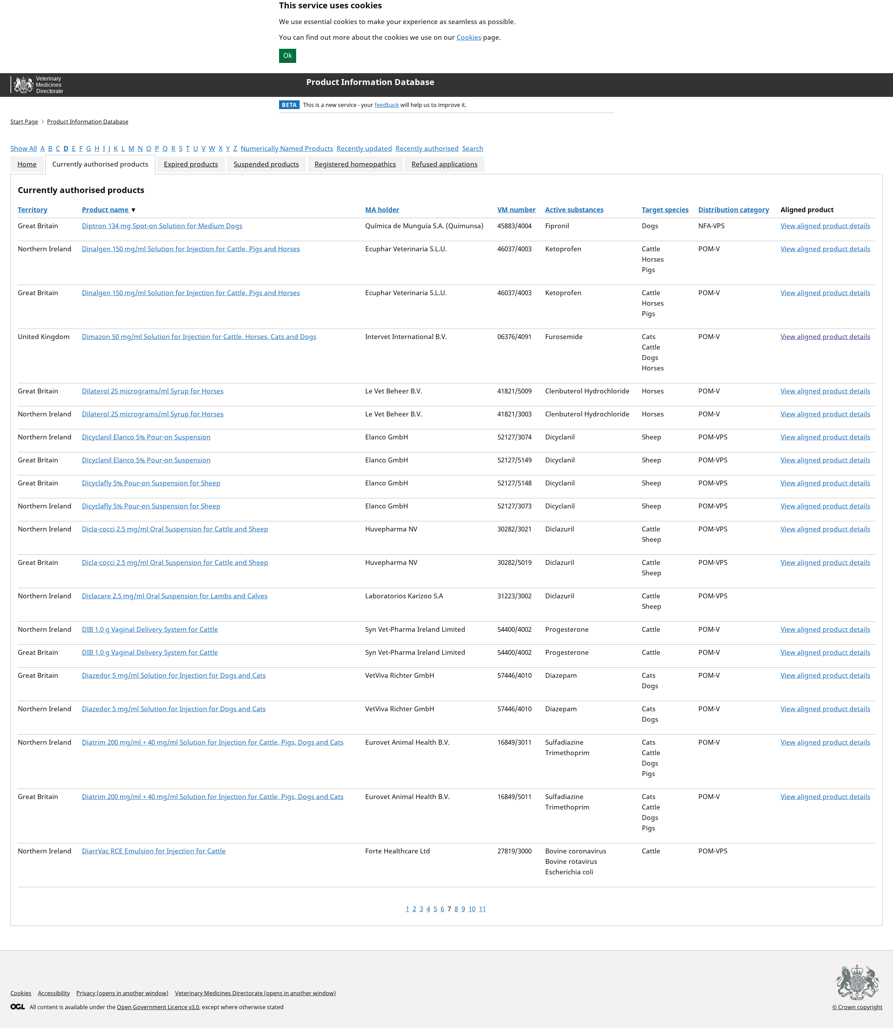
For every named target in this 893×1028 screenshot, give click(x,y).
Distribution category (733, 209)
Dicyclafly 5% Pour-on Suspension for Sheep (151, 483)
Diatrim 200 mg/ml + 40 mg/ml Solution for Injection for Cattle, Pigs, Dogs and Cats (213, 742)
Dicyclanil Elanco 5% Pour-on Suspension (146, 437)
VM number (516, 209)
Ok (287, 55)
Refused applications (445, 164)
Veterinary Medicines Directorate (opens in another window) (255, 993)
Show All (23, 148)
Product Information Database (370, 82)
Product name (106, 209)
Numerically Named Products (287, 148)
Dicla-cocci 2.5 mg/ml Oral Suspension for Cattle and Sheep (175, 529)
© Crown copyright (857, 1007)
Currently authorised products (100, 164)
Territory (32, 209)
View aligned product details (825, 225)
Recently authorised (427, 148)
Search (472, 148)
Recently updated (364, 148)
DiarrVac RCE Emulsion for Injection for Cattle (154, 851)
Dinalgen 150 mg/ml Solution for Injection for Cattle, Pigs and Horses (191, 248)
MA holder (382, 209)
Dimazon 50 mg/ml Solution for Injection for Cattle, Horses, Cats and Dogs (199, 336)
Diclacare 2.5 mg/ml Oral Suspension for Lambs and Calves (175, 595)
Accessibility (54, 993)
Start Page (24, 121)
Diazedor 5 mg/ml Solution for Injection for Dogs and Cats (174, 675)
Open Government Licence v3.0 (158, 1007)
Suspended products (266, 164)
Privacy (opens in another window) (122, 993)
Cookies (469, 37)
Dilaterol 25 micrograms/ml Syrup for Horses (153, 391)
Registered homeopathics (355, 164)
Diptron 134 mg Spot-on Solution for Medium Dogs (162, 225)
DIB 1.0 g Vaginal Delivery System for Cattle (150, 629)
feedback (387, 105)
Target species (665, 209)
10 (471, 908)
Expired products (191, 164)
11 (482, 908)
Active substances (574, 209)
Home (27, 164)
